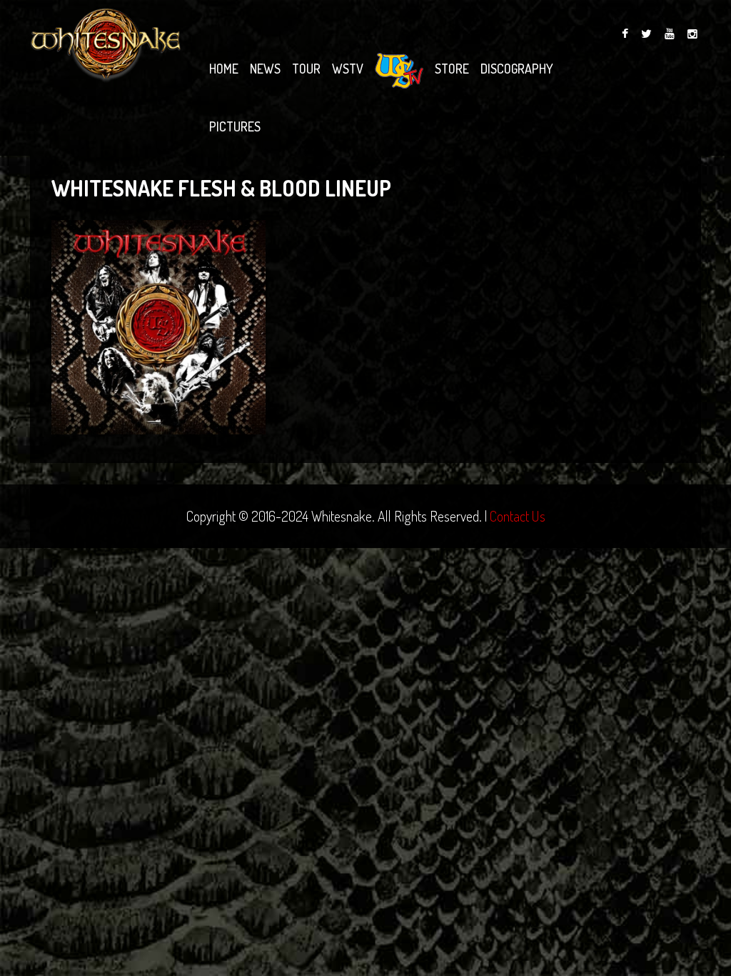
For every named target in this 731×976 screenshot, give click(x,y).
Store (452, 68)
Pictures (235, 126)
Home (223, 68)
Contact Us (517, 516)
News (265, 68)
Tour (306, 68)
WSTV (347, 68)
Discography (516, 68)
